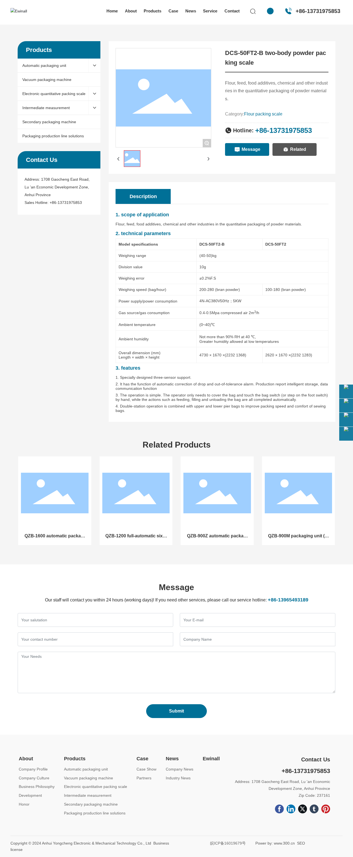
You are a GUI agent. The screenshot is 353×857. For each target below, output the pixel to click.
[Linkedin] (291, 809)
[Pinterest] (325, 809)
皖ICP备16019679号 (228, 843)
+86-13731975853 (318, 11)
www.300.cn (284, 843)
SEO (301, 843)
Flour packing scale (263, 114)
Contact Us (315, 759)
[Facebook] (279, 809)
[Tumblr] (314, 809)
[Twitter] (302, 809)
